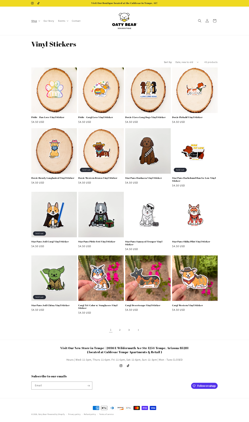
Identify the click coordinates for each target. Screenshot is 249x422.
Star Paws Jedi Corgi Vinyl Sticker (50, 241)
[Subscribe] (88, 386)
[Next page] (138, 330)
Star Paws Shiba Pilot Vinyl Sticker (191, 241)
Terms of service (106, 414)
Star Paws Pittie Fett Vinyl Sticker (96, 241)
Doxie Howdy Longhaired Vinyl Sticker (52, 178)
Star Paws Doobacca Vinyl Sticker (143, 178)
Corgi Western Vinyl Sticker (187, 305)
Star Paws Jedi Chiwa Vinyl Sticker (50, 305)
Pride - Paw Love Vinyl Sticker (47, 117)
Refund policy (90, 414)
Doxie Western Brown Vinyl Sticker (97, 178)
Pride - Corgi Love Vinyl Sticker (95, 117)
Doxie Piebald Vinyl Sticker (187, 117)
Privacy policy (74, 414)
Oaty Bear (42, 414)
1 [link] (110, 330)
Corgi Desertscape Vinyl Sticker (142, 305)
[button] (35, 20)
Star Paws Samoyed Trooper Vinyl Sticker (143, 243)
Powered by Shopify (56, 414)
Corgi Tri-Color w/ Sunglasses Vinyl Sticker (98, 307)
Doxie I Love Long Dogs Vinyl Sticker (145, 117)
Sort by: (168, 62)
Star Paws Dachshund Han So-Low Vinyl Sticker (194, 179)
